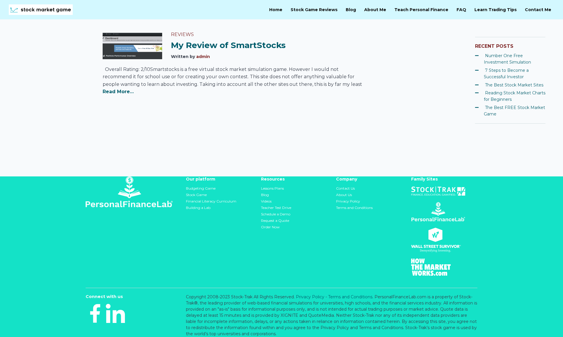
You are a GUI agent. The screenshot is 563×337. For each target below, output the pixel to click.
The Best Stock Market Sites (514, 85)
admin (203, 56)
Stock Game (196, 195)
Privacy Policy (348, 201)
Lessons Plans (272, 188)
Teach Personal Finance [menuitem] (421, 9)
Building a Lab (198, 207)
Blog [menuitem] (351, 9)
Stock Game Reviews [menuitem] (314, 9)
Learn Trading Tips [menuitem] (495, 9)
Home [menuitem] (275, 9)
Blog (265, 195)
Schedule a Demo (275, 214)
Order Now (270, 227)
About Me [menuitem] (375, 9)
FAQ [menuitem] (461, 9)
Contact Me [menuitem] (538, 9)
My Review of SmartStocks (228, 45)
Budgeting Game (201, 188)
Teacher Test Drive (276, 207)
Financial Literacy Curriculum (211, 201)
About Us (344, 195)
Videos (266, 201)
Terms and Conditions (354, 207)
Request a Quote (275, 220)
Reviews (182, 34)
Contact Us (345, 188)
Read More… (118, 91)
